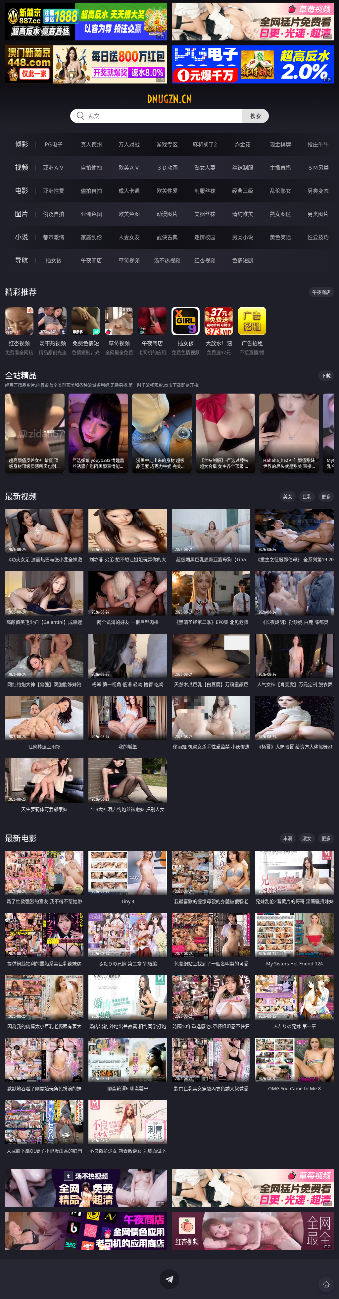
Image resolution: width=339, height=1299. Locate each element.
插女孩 (54, 260)
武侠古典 (167, 237)
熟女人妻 (205, 167)
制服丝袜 (205, 190)
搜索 (255, 116)
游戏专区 (167, 144)
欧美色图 (129, 214)
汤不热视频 (167, 260)
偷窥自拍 (53, 214)
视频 (21, 167)
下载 (326, 375)
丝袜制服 (242, 167)
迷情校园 (205, 237)
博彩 (21, 144)
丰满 (287, 838)
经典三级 (242, 190)
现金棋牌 (280, 144)
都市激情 (53, 237)
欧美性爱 (167, 190)
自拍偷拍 (91, 167)
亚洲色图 (91, 214)
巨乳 (307, 496)
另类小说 (242, 237)
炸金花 (243, 144)
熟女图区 (280, 214)
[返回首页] (326, 1284)
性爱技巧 (318, 237)
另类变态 (318, 190)
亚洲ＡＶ (53, 167)
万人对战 (129, 144)
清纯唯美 (242, 214)
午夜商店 (91, 260)
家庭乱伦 (91, 237)
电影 (21, 190)
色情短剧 (242, 260)
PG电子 (54, 144)
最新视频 (21, 496)
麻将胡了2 (205, 144)
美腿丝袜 (205, 214)
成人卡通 (129, 190)
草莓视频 (129, 260)
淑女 (307, 838)
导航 (21, 260)
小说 (21, 237)
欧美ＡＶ (129, 167)
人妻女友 (129, 237)
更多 (326, 496)
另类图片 (318, 214)
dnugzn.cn (169, 99)
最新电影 (21, 838)
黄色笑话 (280, 237)
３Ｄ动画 (167, 167)
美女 (287, 496)
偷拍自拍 (91, 190)
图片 (21, 213)
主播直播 (280, 167)
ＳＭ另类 (318, 167)
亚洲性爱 (53, 190)
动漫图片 (167, 214)
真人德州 (91, 144)
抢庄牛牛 (318, 144)
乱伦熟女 (280, 190)
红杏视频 (205, 260)
